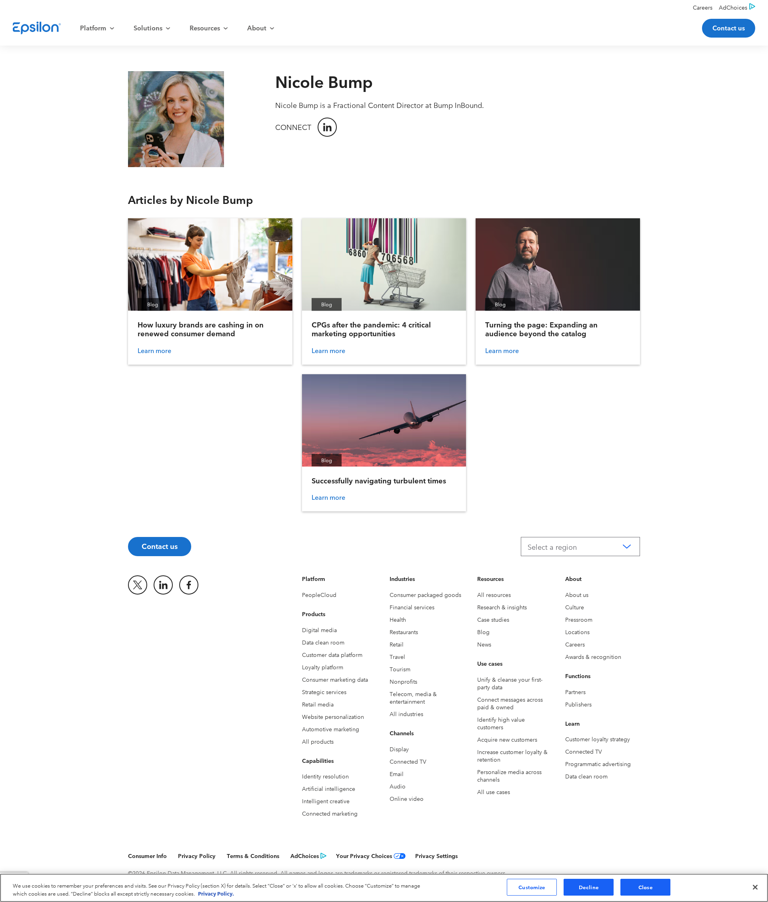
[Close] (755, 887)
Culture (574, 607)
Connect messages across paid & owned (510, 703)
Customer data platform (332, 655)
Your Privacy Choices (364, 856)
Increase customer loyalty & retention (512, 755)
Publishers (578, 704)
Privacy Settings (436, 856)
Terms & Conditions (253, 856)
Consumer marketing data (335, 679)
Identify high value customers (501, 723)
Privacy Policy (197, 856)
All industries (406, 714)
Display (399, 749)
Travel (397, 657)
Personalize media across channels (509, 775)
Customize (531, 886)
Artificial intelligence (328, 788)
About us (576, 595)
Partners (575, 692)
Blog (483, 632)
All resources (494, 595)
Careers (575, 644)
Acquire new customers (507, 739)
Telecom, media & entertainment (413, 697)
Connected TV (408, 761)
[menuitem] (97, 28)
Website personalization (333, 716)
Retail (397, 644)
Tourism (400, 669)
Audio (398, 786)
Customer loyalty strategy (597, 739)
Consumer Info (147, 856)
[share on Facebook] (188, 585)
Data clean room (323, 642)
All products (318, 741)
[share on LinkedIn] (163, 585)
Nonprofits (403, 681)
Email (397, 774)
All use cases (493, 792)
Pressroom (578, 619)
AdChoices (304, 856)
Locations (577, 632)
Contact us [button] (728, 27)
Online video (407, 798)
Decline (589, 886)
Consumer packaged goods (425, 595)
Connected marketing (330, 813)
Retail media (318, 704)
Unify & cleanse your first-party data (509, 683)
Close (645, 886)
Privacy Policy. (216, 893)
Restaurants (404, 632)
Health (398, 619)
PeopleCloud (319, 595)
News (484, 644)
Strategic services (324, 692)
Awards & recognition (593, 657)
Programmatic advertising (598, 764)
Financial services (412, 607)
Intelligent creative (326, 801)
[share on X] (137, 585)
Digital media (319, 630)
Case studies (493, 619)
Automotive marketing (330, 729)
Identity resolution (325, 776)
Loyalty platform (322, 667)
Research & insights (502, 607)
